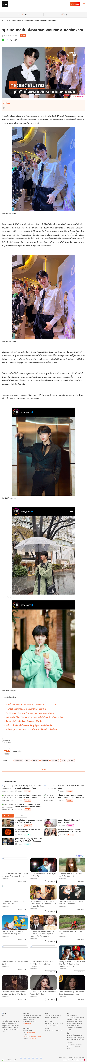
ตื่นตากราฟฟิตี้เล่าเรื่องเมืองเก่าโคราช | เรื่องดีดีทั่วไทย (24, 721)
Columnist (59, 1031)
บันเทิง (8, 20)
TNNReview (70, 1047)
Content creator (50, 1031)
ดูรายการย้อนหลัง (56, 1016)
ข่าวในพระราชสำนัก (71, 1016)
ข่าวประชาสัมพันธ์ (78, 1028)
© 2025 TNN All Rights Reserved (73, 1060)
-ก (18, 14)
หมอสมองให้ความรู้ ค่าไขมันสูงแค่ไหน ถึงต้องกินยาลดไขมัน (71, 821)
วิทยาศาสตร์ (70, 1020)
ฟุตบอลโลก (77, 1039)
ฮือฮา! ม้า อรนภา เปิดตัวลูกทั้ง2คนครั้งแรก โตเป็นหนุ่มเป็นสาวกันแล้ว (30, 713)
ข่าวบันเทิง (54, 760)
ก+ (26, 14)
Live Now (76, 4)
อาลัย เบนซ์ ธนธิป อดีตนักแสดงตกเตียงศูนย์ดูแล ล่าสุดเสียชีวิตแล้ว (29, 725)
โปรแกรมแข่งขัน (77, 1035)
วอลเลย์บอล (81, 1037)
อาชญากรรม (70, 1022)
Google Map (27, 1024)
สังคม (77, 1018)
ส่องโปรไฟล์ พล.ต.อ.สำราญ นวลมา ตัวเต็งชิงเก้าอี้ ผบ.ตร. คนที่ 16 (28, 821)
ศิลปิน (63, 760)
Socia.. (70, 835)
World (47, 1023)
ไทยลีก (82, 1039)
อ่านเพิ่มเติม (43, 769)
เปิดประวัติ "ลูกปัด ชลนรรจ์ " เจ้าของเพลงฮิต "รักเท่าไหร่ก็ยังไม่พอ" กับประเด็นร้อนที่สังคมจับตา (28, 805)
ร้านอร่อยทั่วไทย (71, 1045)
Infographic (70, 1026)
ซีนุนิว (27, 760)
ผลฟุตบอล (69, 1035)
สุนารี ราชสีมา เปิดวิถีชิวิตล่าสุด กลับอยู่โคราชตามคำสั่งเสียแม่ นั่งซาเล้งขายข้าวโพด (34, 717)
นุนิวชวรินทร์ (18, 760)
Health (57, 1023)
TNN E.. (28, 825)
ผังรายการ (55, 1018)
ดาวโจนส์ (77, 1026)
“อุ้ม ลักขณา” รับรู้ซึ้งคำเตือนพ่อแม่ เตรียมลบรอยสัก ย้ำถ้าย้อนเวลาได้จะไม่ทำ (28, 787)
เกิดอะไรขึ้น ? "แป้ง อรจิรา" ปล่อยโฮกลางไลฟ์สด (71, 787)
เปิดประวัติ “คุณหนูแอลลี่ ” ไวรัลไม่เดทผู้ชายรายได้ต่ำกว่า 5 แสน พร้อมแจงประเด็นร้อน (70, 830)
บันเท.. (28, 791)
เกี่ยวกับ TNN (62, 1058)
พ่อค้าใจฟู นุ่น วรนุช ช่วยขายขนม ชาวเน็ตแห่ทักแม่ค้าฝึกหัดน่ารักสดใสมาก (32, 729)
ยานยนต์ (69, 1024)
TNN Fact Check (77, 1024)
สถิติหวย (69, 1049)
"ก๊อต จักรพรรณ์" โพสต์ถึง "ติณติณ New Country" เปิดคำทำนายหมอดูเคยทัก (71, 796)
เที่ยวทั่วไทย (79, 1045)
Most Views (8, 815)
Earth (28, 835)
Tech (27, 844)
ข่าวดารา (71, 760)
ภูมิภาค (80, 1022)
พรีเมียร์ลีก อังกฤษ (72, 1037)
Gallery (69, 1030)
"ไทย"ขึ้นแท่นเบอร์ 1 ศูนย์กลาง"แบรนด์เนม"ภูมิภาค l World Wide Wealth (31, 705)
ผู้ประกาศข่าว (48, 1018)
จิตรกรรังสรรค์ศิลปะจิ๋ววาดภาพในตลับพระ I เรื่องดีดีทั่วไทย (26, 709)
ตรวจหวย (77, 1047)
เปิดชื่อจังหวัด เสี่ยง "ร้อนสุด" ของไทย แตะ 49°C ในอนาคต (27, 830)
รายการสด (47, 1016)
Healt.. (70, 825)
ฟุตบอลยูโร (70, 1039)
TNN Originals (53, 1025)
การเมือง (82, 1018)
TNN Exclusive (71, 1018)
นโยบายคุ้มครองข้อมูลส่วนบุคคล (77, 1058)
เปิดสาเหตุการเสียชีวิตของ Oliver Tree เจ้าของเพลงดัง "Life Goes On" (28, 796)
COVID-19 (70, 1028)
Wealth (52, 1023)
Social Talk (77, 1020)
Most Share (21, 815)
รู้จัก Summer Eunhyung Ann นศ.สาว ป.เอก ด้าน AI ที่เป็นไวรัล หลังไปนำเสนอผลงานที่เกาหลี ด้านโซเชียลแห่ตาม (28, 840)
